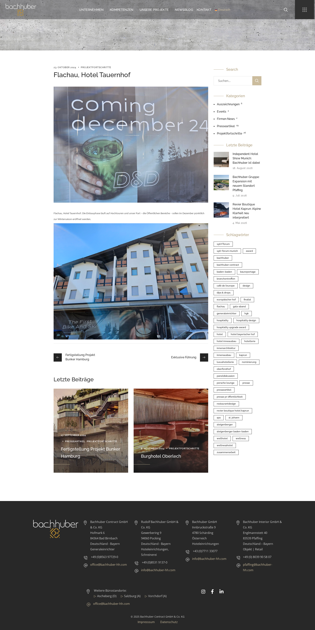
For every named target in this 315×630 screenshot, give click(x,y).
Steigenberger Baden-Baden (233, 431)
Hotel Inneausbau (226, 341)
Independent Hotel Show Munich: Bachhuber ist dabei (246, 158)
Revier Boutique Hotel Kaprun (233, 410)
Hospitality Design (246, 320)
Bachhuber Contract (228, 264)
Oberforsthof (224, 369)
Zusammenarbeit (226, 452)
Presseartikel (75, 441)
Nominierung (249, 362)
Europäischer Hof (226, 299)
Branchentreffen (226, 278)
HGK (246, 313)
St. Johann (234, 417)
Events (221, 111)
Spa (219, 417)
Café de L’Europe (226, 285)
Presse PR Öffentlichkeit (230, 396)
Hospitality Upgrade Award (231, 327)
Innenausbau (224, 355)
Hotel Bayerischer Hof (243, 334)
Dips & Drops (223, 292)
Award (249, 251)
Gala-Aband (239, 306)
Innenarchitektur (226, 348)
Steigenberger (225, 424)
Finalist (247, 299)
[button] (285, 9)
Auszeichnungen (228, 104)
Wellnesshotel (225, 445)
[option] (91, 431)
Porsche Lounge (225, 383)
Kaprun (243, 355)
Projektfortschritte (96, 67)
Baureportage (248, 271)
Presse (246, 383)
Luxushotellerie (225, 362)
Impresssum (146, 622)
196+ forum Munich (227, 251)
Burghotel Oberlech (161, 456)
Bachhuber (223, 258)
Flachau (221, 306)
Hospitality (222, 320)
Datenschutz (169, 622)
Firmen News (226, 119)
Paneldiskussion (226, 376)
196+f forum (223, 244)
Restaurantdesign (226, 403)
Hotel (220, 334)
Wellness (241, 438)
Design (246, 285)
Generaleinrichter (226, 313)
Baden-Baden (224, 271)
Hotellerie (249, 341)
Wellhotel (222, 438)
